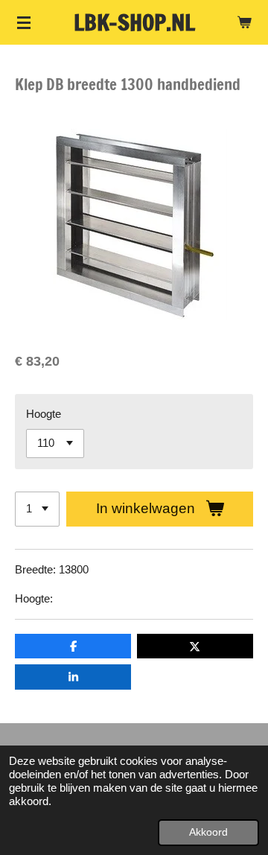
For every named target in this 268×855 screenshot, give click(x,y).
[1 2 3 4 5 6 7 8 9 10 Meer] (37, 509)
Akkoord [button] (208, 832)
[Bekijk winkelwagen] (244, 22)
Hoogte (43, 413)
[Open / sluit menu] (23, 22)
